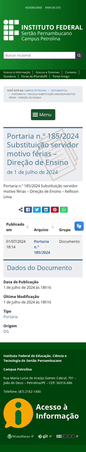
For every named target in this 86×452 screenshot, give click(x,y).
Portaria (10, 316)
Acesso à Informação (16, 72)
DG (6, 331)
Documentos (59, 90)
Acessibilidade (33, 7)
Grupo (65, 229)
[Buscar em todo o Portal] (79, 55)
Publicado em (15, 227)
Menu (46, 114)
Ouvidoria (9, 76)
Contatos (71, 72)
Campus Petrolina (36, 90)
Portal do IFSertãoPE (34, 76)
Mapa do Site (53, 7)
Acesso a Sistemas (48, 72)
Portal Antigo (61, 76)
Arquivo (41, 229)
